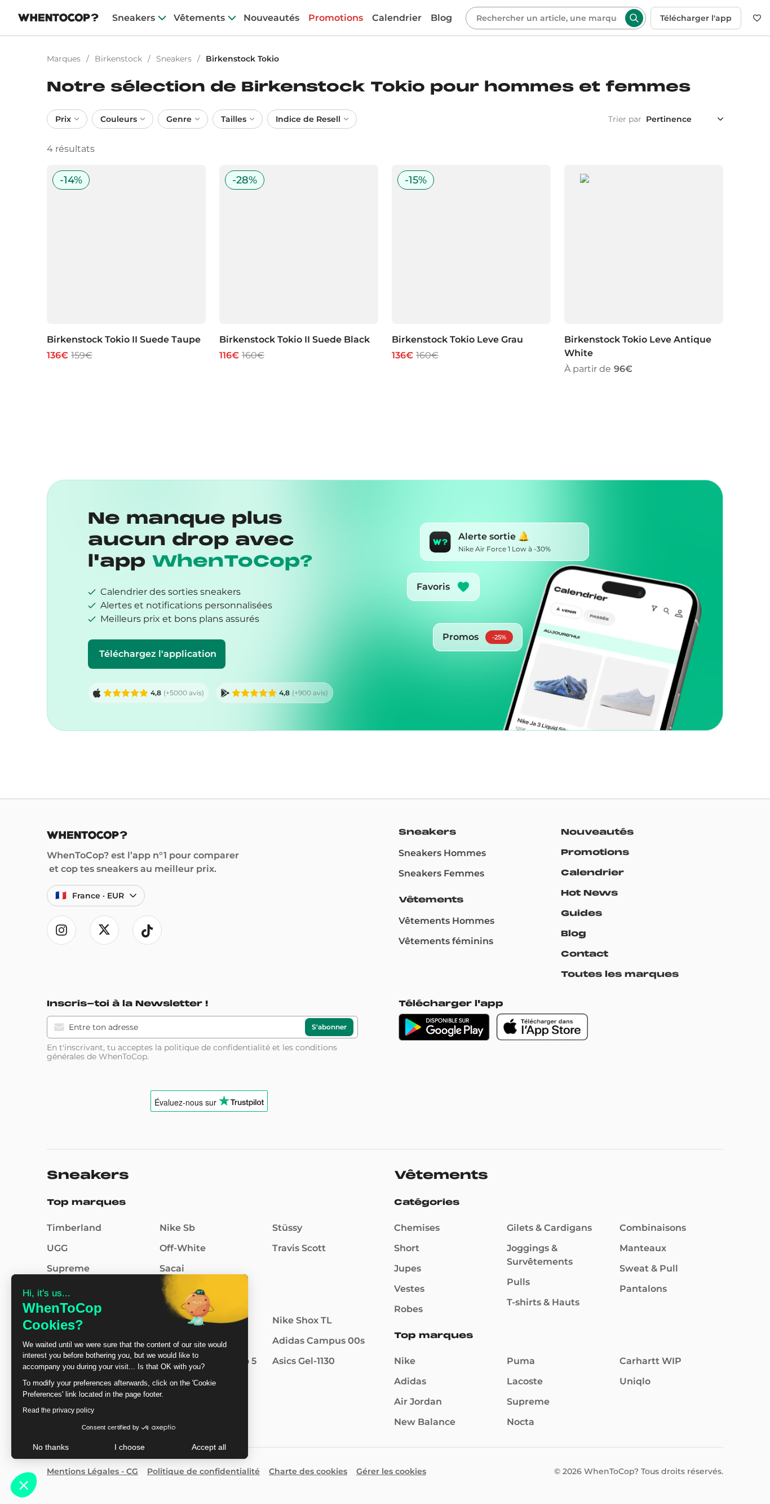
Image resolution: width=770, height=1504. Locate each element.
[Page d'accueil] (58, 19)
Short (406, 1248)
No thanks (51, 1447)
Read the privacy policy (58, 1410)
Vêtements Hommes (446, 920)
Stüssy (287, 1227)
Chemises (417, 1227)
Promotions (335, 18)
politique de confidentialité (217, 1047)
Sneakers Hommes (442, 853)
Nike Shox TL (302, 1320)
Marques (64, 58)
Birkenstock (118, 58)
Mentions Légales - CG (92, 1471)
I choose (129, 1447)
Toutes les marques (620, 974)
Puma (521, 1361)
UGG (57, 1248)
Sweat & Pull (648, 1268)
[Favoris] (757, 18)
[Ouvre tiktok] (147, 930)
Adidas (410, 1381)
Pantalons (643, 1288)
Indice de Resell (308, 119)
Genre (179, 119)
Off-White (183, 1248)
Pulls (518, 1282)
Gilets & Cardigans (549, 1227)
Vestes (409, 1288)
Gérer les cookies (391, 1471)
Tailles (233, 119)
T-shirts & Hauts (543, 1302)
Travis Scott (299, 1248)
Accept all (209, 1447)
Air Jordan (418, 1401)
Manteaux (642, 1248)
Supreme (68, 1268)
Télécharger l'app (696, 18)
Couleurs (118, 119)
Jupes (407, 1268)
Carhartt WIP (650, 1361)
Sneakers (133, 18)
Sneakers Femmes (441, 873)
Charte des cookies (308, 1471)
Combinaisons (652, 1227)
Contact (584, 954)
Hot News (589, 893)
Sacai (172, 1268)
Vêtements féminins (446, 941)
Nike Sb (177, 1227)
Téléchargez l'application (157, 653)
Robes (408, 1309)
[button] (23, 1484)
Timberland (74, 1227)
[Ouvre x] (104, 930)
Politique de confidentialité (203, 1471)
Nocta (520, 1422)
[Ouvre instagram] (61, 930)
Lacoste (525, 1381)
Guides (581, 913)
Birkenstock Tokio (242, 58)
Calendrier (397, 18)
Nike (404, 1361)
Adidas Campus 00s (318, 1340)
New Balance (424, 1422)
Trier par (624, 119)
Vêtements (199, 18)
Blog (441, 18)
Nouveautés (271, 18)
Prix (63, 119)
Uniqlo (634, 1381)
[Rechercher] (634, 18)
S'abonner (329, 1027)
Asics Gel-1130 (303, 1361)
